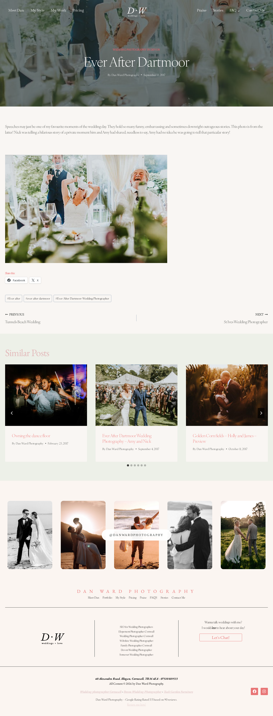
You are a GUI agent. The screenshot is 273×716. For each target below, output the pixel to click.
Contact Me (255, 10)
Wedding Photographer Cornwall (136, 636)
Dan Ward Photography (125, 75)
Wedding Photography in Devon (136, 49)
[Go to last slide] (12, 413)
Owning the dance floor (31, 435)
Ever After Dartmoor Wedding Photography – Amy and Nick (126, 438)
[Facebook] (254, 691)
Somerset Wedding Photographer (136, 654)
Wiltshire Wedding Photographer (136, 640)
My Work (58, 10)
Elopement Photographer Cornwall (136, 631)
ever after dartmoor (38, 298)
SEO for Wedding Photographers (136, 626)
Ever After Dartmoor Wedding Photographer (82, 298)
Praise (201, 10)
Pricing (78, 10)
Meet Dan (16, 10)
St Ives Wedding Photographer (246, 318)
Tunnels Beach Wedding (22, 318)
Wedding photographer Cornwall (100, 692)
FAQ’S (153, 597)
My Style (37, 10)
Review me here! (136, 704)
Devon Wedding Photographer (136, 650)
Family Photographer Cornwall (136, 645)
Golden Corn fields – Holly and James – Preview (225, 438)
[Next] (261, 413)
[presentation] (46, 395)
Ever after (13, 298)
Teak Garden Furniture (178, 692)
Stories (218, 10)
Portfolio (107, 597)
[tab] (128, 465)
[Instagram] (264, 691)
